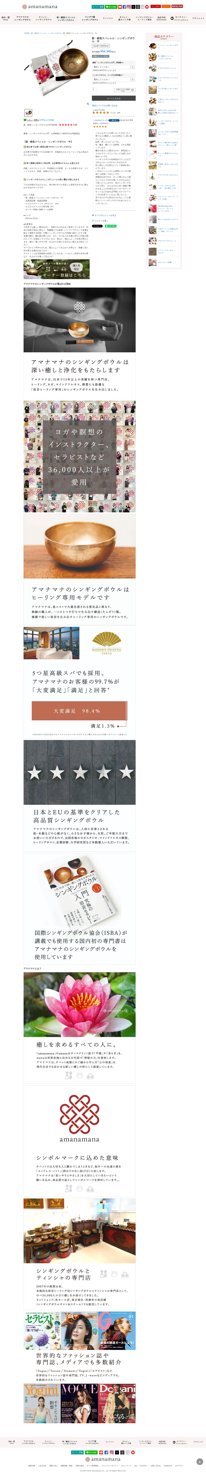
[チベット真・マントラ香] (124, 18)
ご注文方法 (42, 1466)
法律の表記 (79, 1466)
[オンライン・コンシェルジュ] (179, 18)
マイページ (166, 6)
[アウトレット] (198, 18)
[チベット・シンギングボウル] (43, 18)
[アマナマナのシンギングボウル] (22, 18)
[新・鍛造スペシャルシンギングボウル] (66, 18)
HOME (26, 33)
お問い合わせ (156, 1466)
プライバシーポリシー (109, 1466)
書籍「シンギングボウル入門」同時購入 (108, 63)
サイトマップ (126, 1466)
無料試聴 (31, 1466)
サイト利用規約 (93, 1466)
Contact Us (168, 1466)
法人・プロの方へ (141, 1466)
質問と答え (53, 1466)
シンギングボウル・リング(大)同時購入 (108, 75)
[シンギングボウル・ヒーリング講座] (144, 18)
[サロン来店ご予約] (161, 18)
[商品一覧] (5, 18)
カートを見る (155, 6)
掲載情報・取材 (66, 1466)
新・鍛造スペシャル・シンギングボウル (46, 33)
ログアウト (179, 1466)
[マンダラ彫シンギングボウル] (90, 18)
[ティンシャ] (107, 18)
